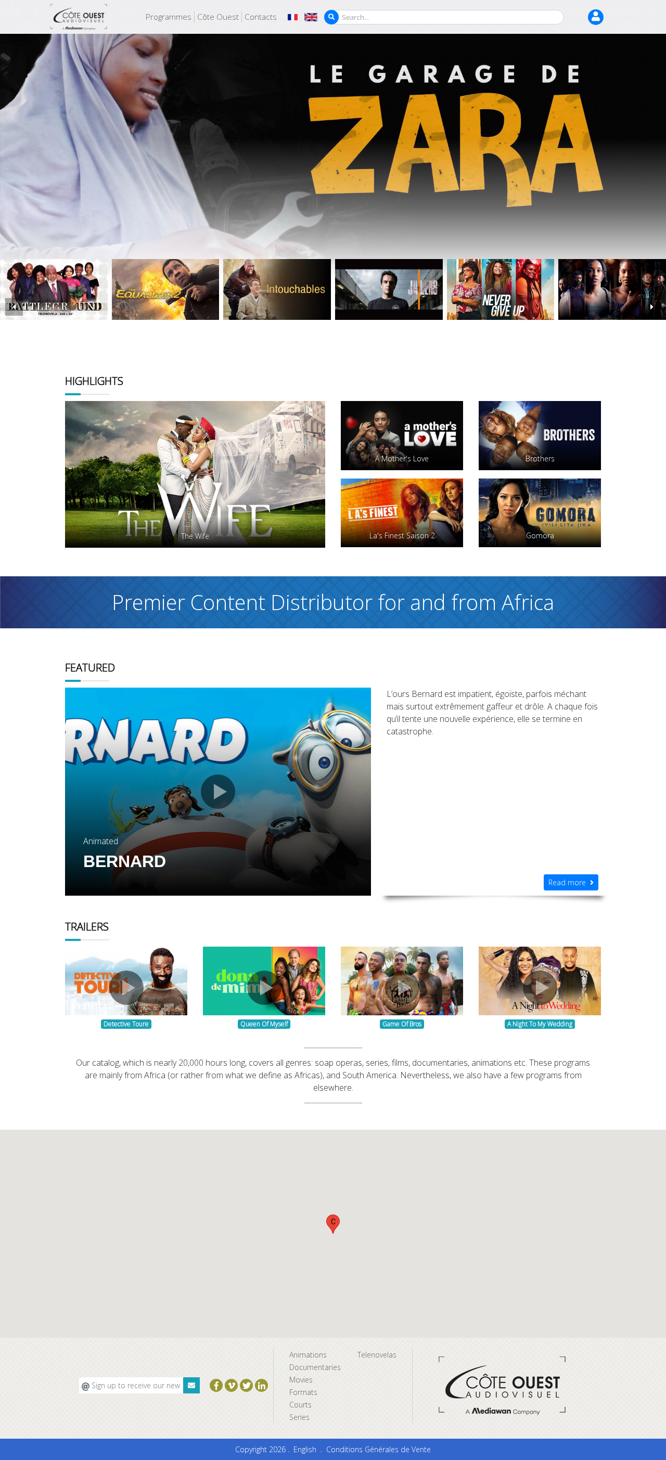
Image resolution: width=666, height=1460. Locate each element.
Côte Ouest (218, 16)
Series (299, 1417)
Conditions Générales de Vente (378, 1449)
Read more (569, 882)
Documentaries (315, 1367)
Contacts (261, 16)
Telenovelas (376, 1355)
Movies (301, 1380)
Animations (308, 1355)
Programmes (168, 16)
